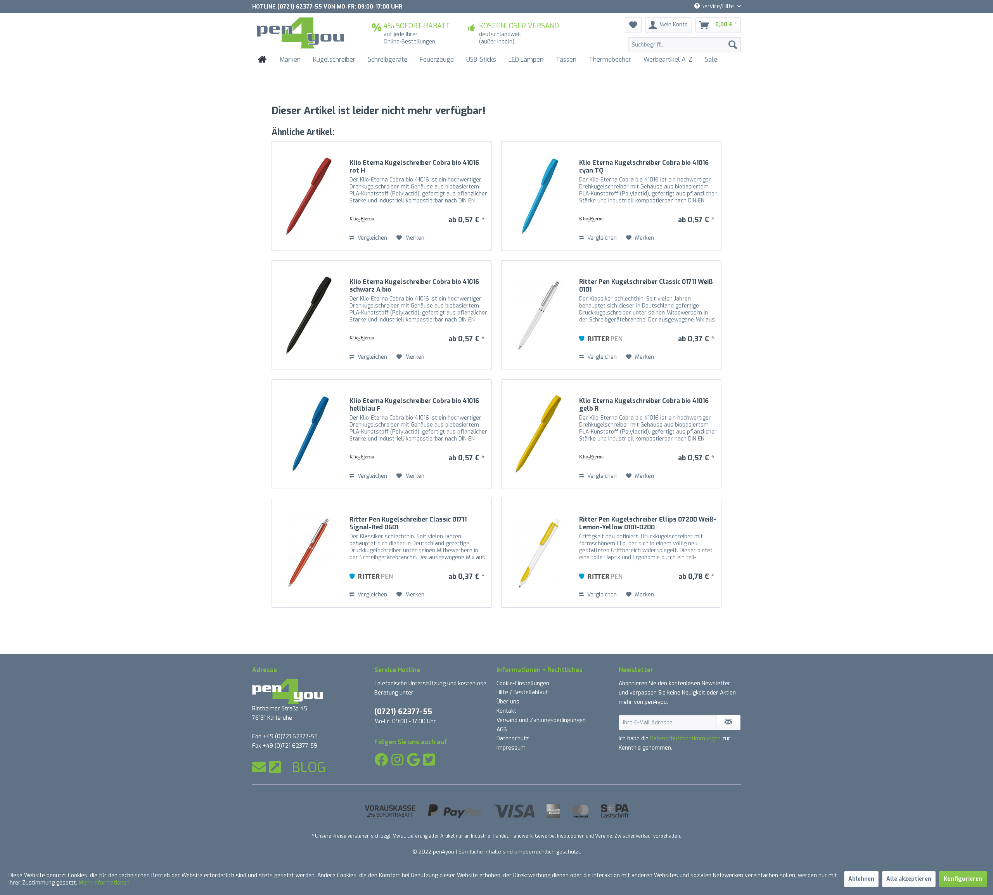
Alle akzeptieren (908, 879)
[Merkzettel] (633, 25)
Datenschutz (512, 738)
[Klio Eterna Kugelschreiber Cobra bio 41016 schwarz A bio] (309, 315)
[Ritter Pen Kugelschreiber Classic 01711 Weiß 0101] (538, 315)
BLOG (309, 767)
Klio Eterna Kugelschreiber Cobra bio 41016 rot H (414, 167)
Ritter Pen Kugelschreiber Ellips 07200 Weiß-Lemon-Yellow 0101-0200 (647, 523)
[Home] (262, 59)
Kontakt (506, 711)
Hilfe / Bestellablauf (522, 692)
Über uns (507, 701)
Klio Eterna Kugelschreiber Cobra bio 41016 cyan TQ (644, 167)
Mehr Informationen (104, 882)
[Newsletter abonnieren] (728, 722)
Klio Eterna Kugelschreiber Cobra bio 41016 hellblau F (414, 405)
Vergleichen (371, 238)
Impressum (511, 748)
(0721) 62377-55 (403, 711)
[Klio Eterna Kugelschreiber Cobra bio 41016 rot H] (309, 196)
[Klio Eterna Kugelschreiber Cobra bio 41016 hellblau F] (309, 434)
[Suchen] (733, 44)
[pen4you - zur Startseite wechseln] (300, 32)
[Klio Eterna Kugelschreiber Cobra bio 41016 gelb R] (538, 434)
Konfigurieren (963, 879)
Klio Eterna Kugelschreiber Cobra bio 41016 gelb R (644, 405)
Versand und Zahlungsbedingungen (541, 720)
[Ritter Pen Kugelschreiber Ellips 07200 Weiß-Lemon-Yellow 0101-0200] (538, 553)
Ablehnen (861, 879)
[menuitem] (684, 44)
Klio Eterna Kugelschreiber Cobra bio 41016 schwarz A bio (414, 286)
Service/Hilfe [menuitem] (717, 6)
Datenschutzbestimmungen (685, 738)
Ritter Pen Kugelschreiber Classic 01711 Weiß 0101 (646, 286)
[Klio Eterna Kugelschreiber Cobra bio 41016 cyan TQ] (538, 196)
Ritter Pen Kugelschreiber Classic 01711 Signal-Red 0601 (408, 523)
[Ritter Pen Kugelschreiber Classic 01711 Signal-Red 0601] (309, 553)
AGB (501, 729)
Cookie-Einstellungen (522, 683)
